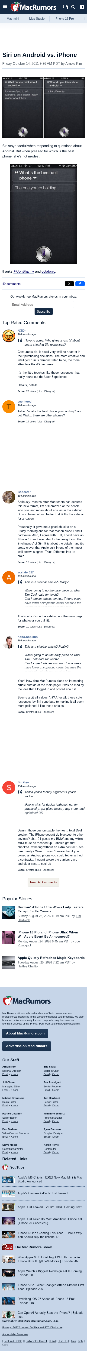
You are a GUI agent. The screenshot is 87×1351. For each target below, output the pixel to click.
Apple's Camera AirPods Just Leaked (43, 1193)
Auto (73, 1341)
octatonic (48, 271)
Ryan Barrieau (52, 1129)
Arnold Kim (73, 63)
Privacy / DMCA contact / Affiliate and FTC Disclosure (32, 1327)
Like (40, 391)
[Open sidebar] (82, 7)
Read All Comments (43, 882)
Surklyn (23, 782)
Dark (5, 1344)
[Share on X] (69, 283)
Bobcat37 (24, 492)
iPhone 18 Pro (64, 18)
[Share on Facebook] (80, 283)
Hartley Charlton (28, 966)
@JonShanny (23, 271)
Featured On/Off (13, 1341)
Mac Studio (37, 18)
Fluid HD (63, 1341)
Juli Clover (8, 1082)
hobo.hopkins (28, 637)
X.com (14, 1074)
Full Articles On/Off (36, 1341)
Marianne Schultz (54, 1113)
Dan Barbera (9, 1129)
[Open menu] (5, 7)
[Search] (75, 7)
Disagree (49, 391)
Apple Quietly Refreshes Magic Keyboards (51, 958)
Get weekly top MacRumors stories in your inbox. (43, 296)
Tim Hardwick (52, 1098)
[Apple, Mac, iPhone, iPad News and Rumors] (33, 12)
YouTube (17, 1167)
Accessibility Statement (15, 1334)
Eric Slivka (50, 1066)
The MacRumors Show (33, 1247)
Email (5, 1074)
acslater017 (26, 572)
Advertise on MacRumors (26, 1046)
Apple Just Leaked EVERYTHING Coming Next (50, 1207)
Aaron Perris (51, 1144)
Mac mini (13, 18)
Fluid (53, 1341)
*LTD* (22, 330)
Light (80, 1341)
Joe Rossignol (52, 1082)
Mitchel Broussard (13, 1098)
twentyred (25, 401)
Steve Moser (9, 1144)
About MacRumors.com (25, 1033)
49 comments (11, 284)
